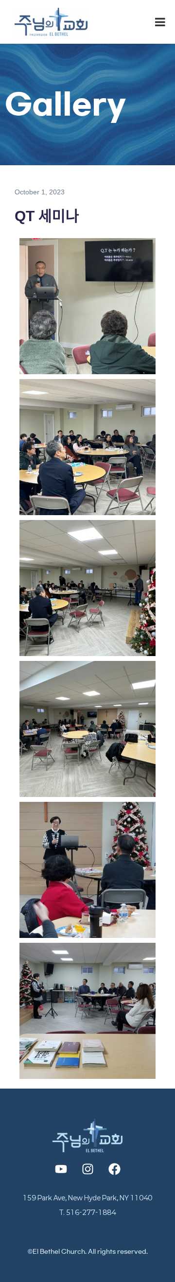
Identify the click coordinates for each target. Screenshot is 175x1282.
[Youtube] (61, 1169)
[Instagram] (87, 1169)
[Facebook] (114, 1169)
